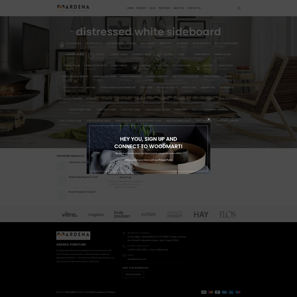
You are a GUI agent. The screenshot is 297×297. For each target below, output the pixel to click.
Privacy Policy (166, 160)
